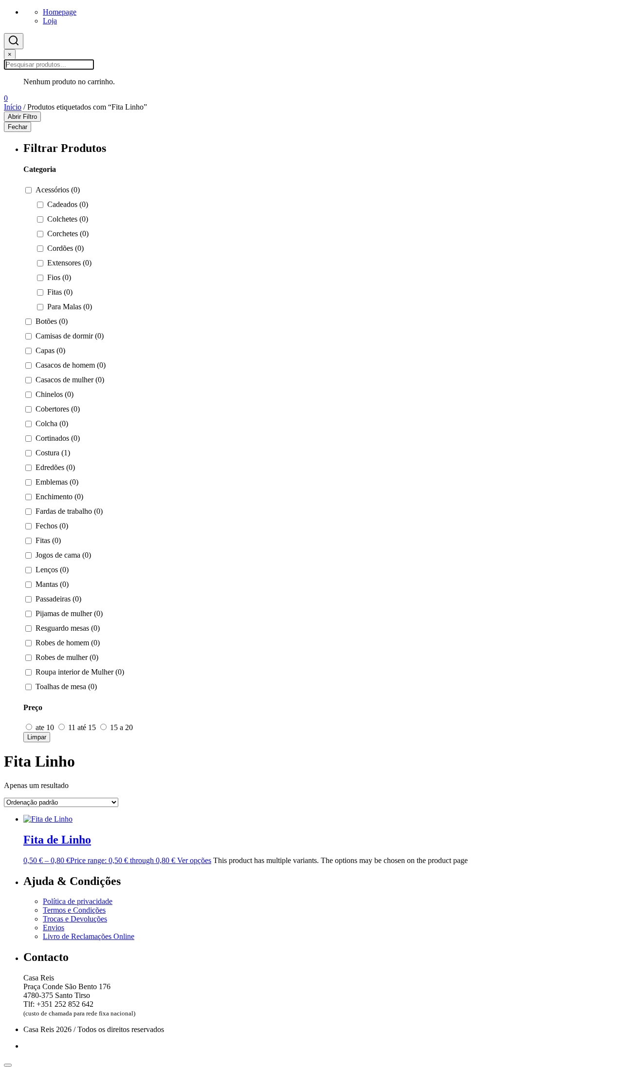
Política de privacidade (77, 901)
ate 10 (45, 727)
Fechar (17, 127)
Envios (53, 927)
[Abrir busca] (13, 41)
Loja (50, 21)
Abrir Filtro (22, 116)
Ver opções (194, 860)
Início (12, 107)
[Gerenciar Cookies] (8, 1065)
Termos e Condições (74, 910)
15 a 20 (120, 727)
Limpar (36, 737)
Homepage (59, 12)
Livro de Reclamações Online (88, 936)
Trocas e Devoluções (75, 919)
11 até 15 (82, 727)
